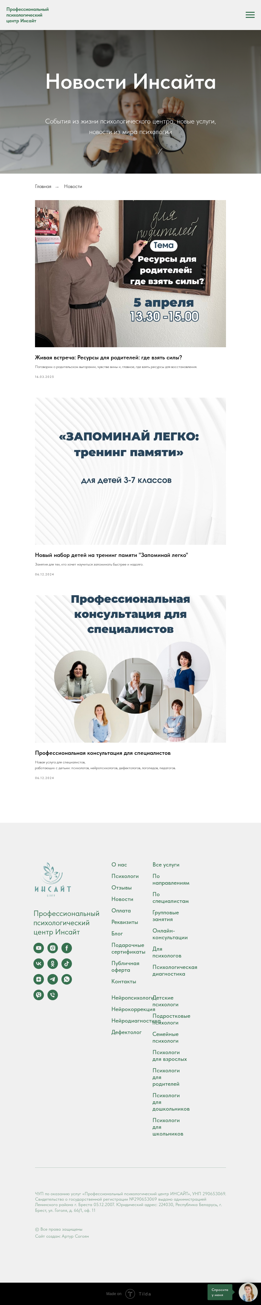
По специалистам (170, 897)
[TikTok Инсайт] (66, 967)
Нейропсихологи (132, 997)
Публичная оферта (125, 966)
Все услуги (166, 864)
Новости (122, 899)
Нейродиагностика (136, 1020)
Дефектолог (126, 1032)
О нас (119, 864)
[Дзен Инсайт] (38, 983)
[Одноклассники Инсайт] (52, 967)
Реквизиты (124, 922)
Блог (117, 933)
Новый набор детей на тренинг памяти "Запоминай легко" (111, 554)
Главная (43, 186)
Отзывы (121, 887)
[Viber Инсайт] (38, 998)
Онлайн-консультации (170, 934)
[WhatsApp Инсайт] (66, 983)
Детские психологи (165, 1001)
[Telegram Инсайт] (52, 983)
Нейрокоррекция (133, 1009)
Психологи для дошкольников (171, 1102)
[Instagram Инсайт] (52, 951)
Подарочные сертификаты (128, 948)
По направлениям (170, 879)
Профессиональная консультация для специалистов (103, 752)
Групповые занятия (165, 915)
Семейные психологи (165, 1037)
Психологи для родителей (166, 1077)
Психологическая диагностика (174, 970)
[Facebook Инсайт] (66, 951)
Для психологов (166, 952)
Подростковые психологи (171, 1019)
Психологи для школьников (167, 1127)
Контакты (123, 981)
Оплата (121, 910)
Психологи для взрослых (169, 1055)
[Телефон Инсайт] (52, 998)
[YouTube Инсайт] (38, 951)
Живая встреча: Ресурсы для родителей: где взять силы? (108, 357)
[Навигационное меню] (250, 15)
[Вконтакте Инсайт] (38, 967)
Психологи (125, 876)
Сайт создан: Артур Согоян (62, 1236)
